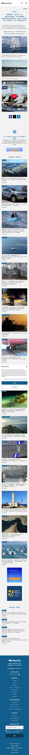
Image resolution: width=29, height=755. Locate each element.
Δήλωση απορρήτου (11, 748)
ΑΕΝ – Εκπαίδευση (14, 687)
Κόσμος (14, 683)
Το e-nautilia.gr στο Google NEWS (14, 137)
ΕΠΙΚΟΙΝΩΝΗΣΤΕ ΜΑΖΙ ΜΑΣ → (14, 668)
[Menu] (26, 3)
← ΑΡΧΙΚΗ (24, 8)
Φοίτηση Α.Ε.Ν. (14, 707)
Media (14, 11)
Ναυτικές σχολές (14, 704)
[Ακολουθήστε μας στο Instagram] (10, 674)
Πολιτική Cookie (14, 745)
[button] (27, 366)
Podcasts (14, 696)
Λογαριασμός (14, 720)
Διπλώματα (14, 702)
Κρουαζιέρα (14, 689)
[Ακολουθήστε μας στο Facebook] (13, 674)
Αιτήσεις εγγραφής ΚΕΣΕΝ (15, 709)
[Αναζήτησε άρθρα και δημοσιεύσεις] (22, 3)
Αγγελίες (14, 715)
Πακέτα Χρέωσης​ (14, 718)
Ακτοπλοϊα (14, 685)
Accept (14, 383)
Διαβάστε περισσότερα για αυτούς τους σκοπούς (15, 379)
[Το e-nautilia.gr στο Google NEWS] (14, 132)
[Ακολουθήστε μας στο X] (16, 674)
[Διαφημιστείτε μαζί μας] (14, 149)
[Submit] (14, 735)
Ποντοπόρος (14, 692)
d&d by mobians (14, 752)
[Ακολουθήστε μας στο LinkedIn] (19, 674)
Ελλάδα (14, 680)
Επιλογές (14, 387)
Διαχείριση (19, 748)
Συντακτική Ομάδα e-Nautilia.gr (14, 33)
